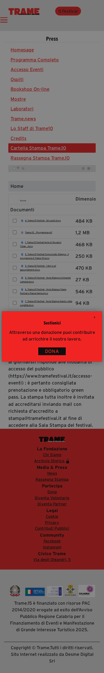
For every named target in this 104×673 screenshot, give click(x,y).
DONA (52, 351)
